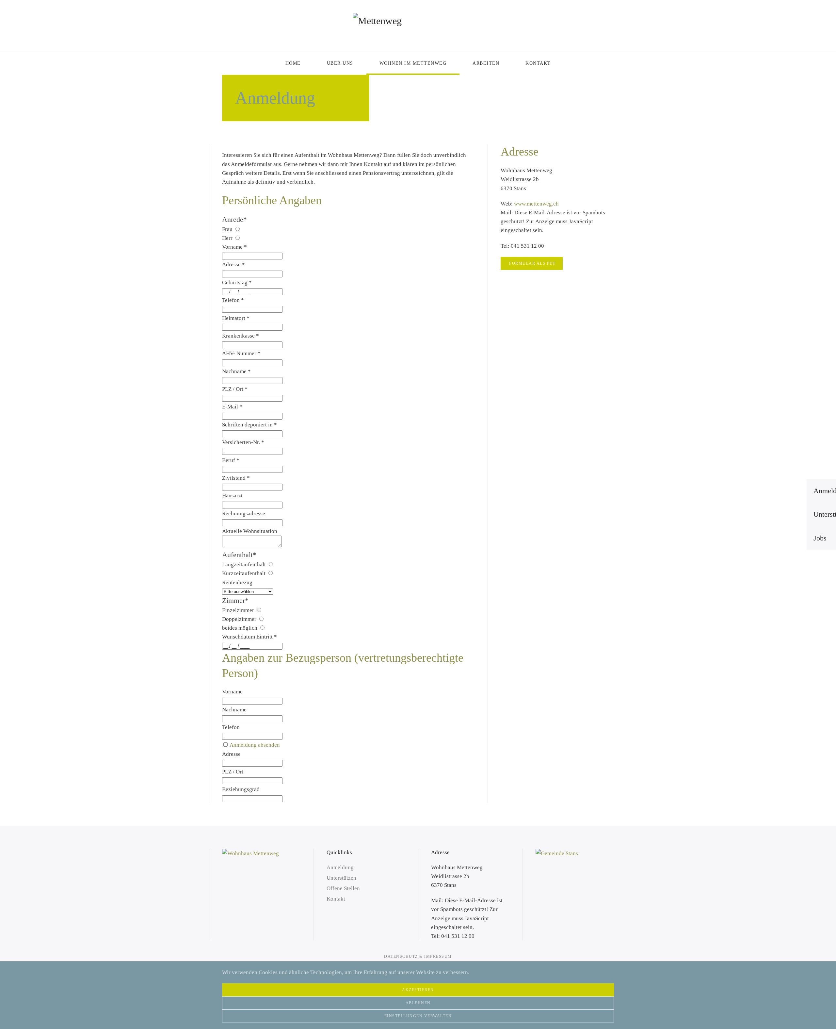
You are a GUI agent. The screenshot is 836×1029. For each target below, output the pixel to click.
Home (293, 63)
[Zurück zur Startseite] (418, 26)
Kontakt (538, 63)
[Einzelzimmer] (258, 610)
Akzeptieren (418, 990)
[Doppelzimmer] (261, 619)
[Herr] (237, 238)
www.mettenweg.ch (536, 204)
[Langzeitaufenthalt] (270, 564)
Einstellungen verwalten (418, 1016)
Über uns (340, 63)
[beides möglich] (262, 628)
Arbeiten (486, 63)
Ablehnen (418, 1003)
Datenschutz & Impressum (418, 956)
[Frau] (237, 229)
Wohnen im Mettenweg (413, 63)
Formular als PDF (532, 263)
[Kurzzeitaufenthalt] (270, 573)
